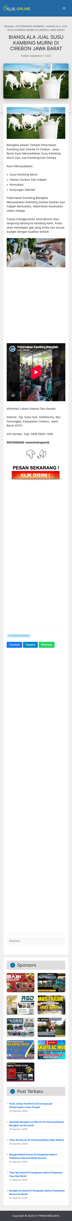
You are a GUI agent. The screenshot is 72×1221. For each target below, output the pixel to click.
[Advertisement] (36, 589)
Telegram (30, 644)
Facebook (14, 644)
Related (14, 941)
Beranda (9, 26)
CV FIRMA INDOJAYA (46, 1215)
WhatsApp (46, 644)
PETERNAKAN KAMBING (30, 26)
